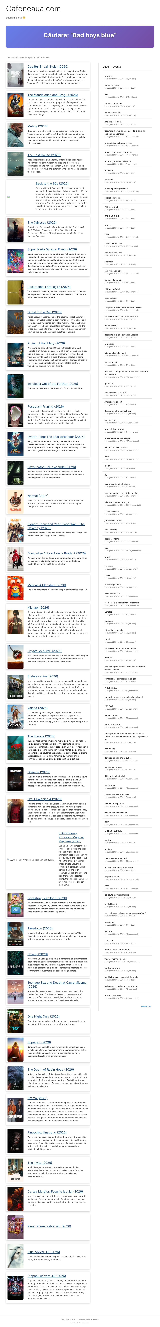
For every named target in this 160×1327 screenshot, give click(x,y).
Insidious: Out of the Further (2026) (53, 384)
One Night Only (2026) (44, 1016)
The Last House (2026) (44, 155)
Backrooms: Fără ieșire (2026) (49, 287)
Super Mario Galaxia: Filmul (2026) (52, 249)
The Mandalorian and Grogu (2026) (53, 95)
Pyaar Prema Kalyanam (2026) (49, 1226)
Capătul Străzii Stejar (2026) (48, 66)
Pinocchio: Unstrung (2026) (47, 1132)
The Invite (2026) (40, 1163)
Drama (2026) (38, 1098)
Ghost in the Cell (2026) (45, 312)
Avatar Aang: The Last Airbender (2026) (56, 437)
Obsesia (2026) (39, 772)
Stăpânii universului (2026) (47, 1276)
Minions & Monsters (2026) (47, 585)
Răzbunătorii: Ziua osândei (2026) (52, 467)
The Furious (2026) (41, 736)
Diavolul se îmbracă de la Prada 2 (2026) (57, 553)
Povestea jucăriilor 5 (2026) (47, 898)
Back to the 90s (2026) (52, 183)
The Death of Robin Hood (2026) (51, 1069)
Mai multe (146, 1006)
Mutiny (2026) (38, 126)
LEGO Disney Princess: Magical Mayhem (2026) (71, 837)
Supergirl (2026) (39, 1042)
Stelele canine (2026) (43, 676)
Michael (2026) (38, 607)
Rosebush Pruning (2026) (46, 406)
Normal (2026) (38, 496)
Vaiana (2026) (38, 708)
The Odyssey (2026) (42, 222)
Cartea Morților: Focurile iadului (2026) (55, 1191)
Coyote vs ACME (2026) (45, 651)
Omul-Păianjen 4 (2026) (45, 799)
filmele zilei (43, 57)
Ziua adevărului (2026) (44, 1252)
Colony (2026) (38, 954)
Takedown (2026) (40, 928)
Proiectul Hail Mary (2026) (46, 343)
